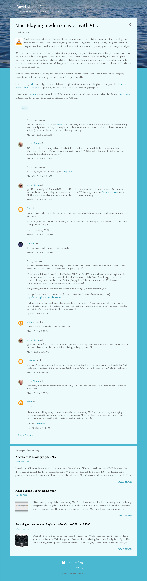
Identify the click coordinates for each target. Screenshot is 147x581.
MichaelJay (79, 568)
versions (33, 94)
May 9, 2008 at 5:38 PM (38, 351)
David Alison (33, 143)
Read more (125, 481)
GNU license (124, 94)
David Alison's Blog (32, 7)
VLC (67, 77)
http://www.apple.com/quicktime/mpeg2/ (46, 297)
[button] (130, 25)
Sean (29, 208)
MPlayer (41, 423)
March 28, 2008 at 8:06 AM (39, 158)
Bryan (29, 401)
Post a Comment (26, 435)
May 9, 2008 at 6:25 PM (38, 393)
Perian (59, 124)
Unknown (32, 322)
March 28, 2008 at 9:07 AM (39, 199)
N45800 (30, 243)
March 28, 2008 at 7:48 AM (39, 134)
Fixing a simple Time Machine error (35, 491)
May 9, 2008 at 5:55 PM (38, 372)
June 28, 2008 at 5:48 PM (38, 428)
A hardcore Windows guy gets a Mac (35, 457)
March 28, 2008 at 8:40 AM (39, 176)
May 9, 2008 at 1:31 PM (38, 331)
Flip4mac (68, 171)
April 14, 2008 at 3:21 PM (38, 313)
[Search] (135, 7)
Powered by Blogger (75, 562)
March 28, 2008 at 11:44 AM (40, 234)
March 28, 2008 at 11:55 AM (40, 252)
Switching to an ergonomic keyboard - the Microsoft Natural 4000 (52, 524)
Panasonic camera (110, 192)
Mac (24, 107)
